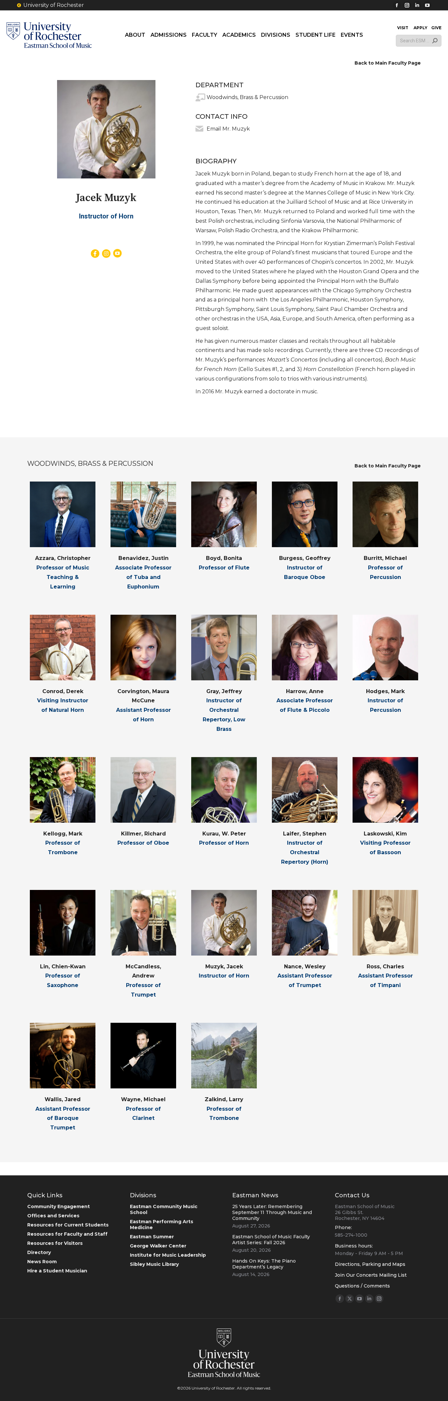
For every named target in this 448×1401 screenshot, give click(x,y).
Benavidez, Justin (143, 558)
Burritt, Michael (385, 558)
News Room (42, 1262)
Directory (39, 1252)
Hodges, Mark (385, 691)
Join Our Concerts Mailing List (371, 1275)
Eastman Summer (152, 1237)
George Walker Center (158, 1246)
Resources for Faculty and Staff (67, 1234)
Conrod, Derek (62, 691)
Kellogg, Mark (62, 834)
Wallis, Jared (63, 1099)
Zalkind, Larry (224, 1099)
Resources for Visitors (55, 1243)
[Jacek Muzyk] (106, 129)
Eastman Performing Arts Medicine (161, 1224)
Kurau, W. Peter (224, 834)
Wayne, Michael (143, 1099)
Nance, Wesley (305, 966)
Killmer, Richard (143, 834)
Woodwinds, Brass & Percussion (247, 97)
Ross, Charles (385, 966)
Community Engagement (58, 1206)
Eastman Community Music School (163, 1209)
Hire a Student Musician (57, 1271)
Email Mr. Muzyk (228, 129)
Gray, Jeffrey (224, 691)
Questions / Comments (362, 1286)
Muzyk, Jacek (224, 966)
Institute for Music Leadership (168, 1255)
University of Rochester (53, 5)
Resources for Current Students (68, 1225)
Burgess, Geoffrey (305, 558)
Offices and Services (53, 1216)
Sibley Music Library (154, 1264)
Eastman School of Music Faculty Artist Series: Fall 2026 (271, 1240)
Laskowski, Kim (385, 834)
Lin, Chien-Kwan (63, 966)
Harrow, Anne (305, 691)
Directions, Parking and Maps (370, 1264)
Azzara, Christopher (63, 558)
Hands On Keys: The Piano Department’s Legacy (264, 1264)
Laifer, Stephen (304, 834)
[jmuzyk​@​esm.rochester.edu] (199, 129)
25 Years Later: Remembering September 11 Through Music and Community (272, 1212)
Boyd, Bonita (224, 558)
